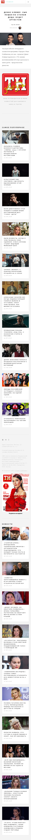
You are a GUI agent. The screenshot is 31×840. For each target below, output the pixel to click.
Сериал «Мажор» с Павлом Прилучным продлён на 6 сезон (13, 271)
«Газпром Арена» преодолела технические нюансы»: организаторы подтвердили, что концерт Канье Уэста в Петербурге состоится (14, 548)
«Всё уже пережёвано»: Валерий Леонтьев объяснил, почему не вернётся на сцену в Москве (14, 763)
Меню (28, 2)
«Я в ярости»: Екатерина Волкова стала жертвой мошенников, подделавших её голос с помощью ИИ (15, 644)
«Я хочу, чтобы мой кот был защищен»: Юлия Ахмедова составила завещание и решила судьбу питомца (15, 826)
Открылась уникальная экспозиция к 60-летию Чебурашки (15, 420)
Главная (9, 1)
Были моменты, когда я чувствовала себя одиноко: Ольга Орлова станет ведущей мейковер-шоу (15, 242)
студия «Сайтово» (21, 470)
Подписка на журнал (15, 513)
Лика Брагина (14, 27)
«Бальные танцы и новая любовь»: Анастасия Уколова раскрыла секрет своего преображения (15, 795)
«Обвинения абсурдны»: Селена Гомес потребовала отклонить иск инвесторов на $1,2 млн (15, 675)
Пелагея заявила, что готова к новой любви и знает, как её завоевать (15, 734)
